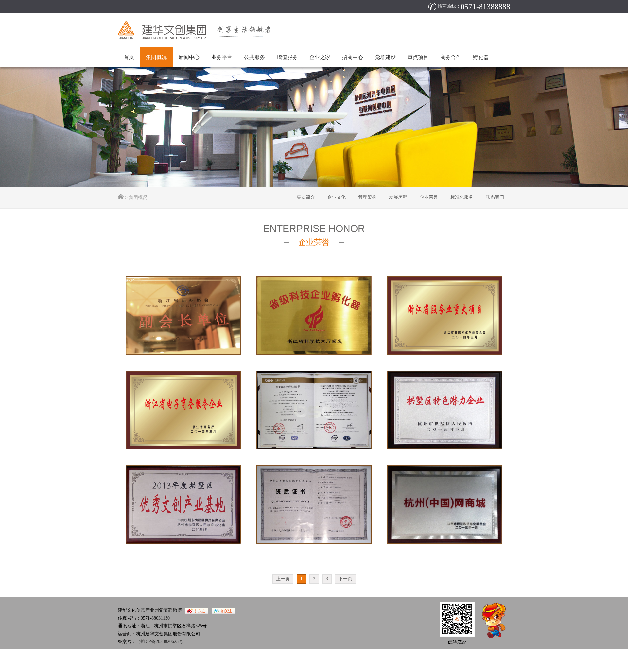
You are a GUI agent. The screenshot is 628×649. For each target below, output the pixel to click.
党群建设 (385, 57)
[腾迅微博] (221, 610)
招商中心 (352, 57)
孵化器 (481, 57)
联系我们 (495, 197)
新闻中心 (189, 57)
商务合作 (450, 57)
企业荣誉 (429, 197)
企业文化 (336, 197)
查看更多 (189, 327)
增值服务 (287, 57)
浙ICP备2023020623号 (161, 641)
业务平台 (221, 57)
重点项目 (418, 57)
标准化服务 (461, 197)
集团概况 (156, 57)
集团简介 (306, 197)
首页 (129, 57)
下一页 (345, 578)
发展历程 (398, 197)
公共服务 (254, 57)
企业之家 (319, 57)
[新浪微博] (195, 610)
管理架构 (367, 197)
